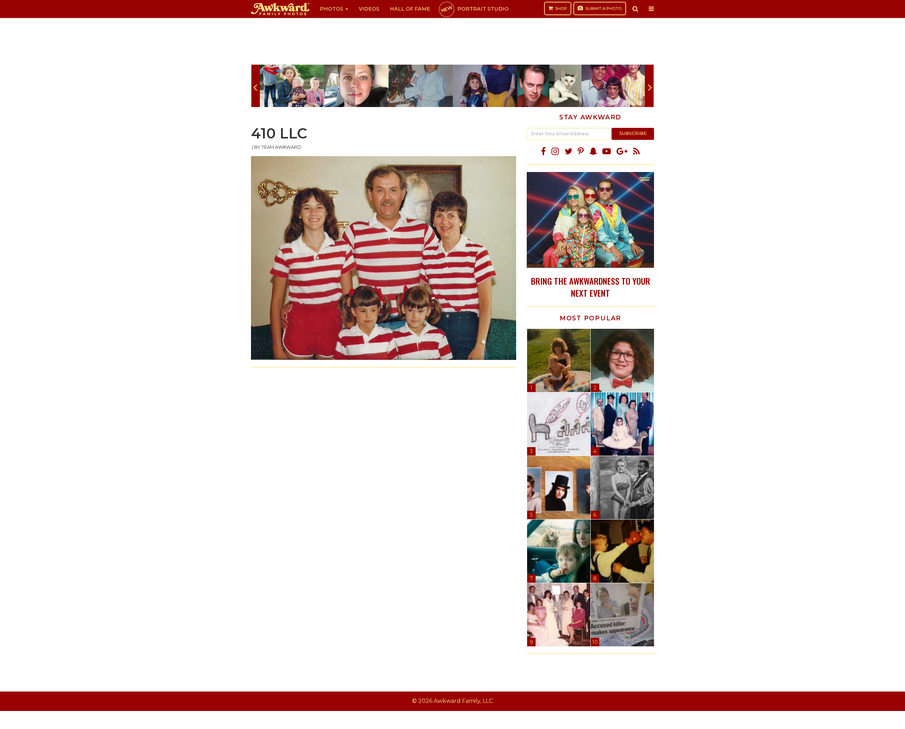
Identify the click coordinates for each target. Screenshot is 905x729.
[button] (635, 9)
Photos (332, 9)
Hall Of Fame (410, 9)
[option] (292, 86)
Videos (369, 9)
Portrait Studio (474, 8)
